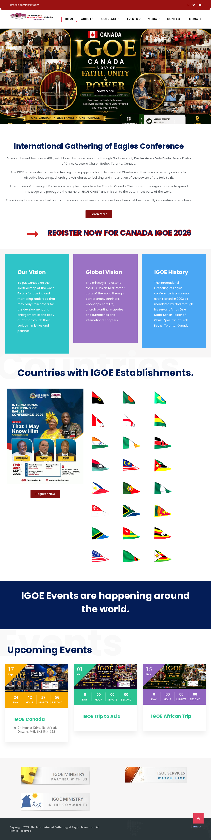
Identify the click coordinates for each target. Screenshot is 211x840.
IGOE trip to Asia (101, 716)
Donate (195, 19)
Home (69, 19)
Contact (174, 19)
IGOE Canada (29, 719)
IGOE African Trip (171, 716)
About (86, 19)
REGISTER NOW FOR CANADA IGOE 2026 (119, 233)
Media (152, 19)
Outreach (109, 19)
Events (132, 19)
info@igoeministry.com (24, 5)
